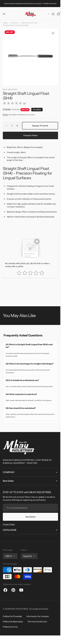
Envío (5, 110)
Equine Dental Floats (29, 21)
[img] (12, 100)
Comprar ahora (29, 131)
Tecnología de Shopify (38, 613)
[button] (4, 12)
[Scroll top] (55, 632)
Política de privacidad (12, 620)
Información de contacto (37, 620)
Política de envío (10, 631)
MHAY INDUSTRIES (19, 613)
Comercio (14, 21)
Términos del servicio (37, 626)
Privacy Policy (9, 529)
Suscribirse (29, 521)
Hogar (5, 21)
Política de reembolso (13, 626)
